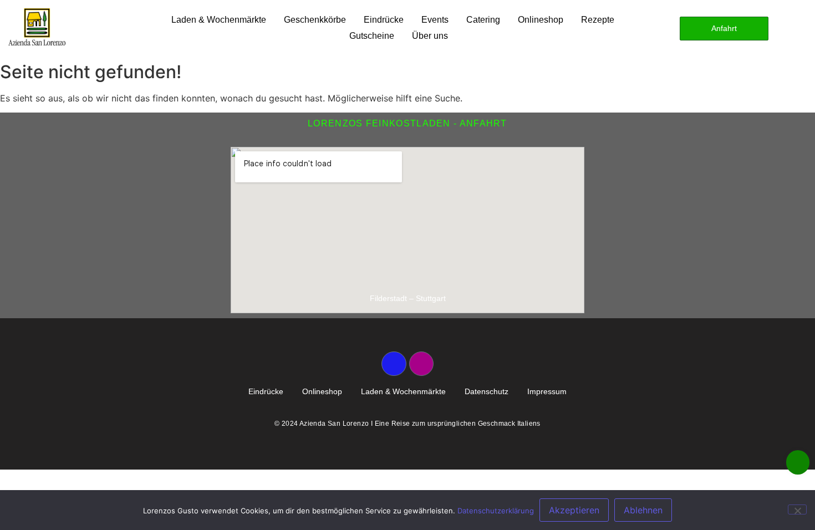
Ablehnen (643, 510)
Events (435, 19)
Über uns (430, 35)
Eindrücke (384, 19)
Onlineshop (540, 19)
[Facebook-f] (393, 363)
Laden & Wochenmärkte (218, 19)
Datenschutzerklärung (495, 510)
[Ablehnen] (797, 509)
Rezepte (597, 19)
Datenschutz (486, 391)
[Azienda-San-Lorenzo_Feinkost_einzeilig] (36, 26)
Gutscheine (371, 35)
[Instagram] (421, 363)
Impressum (547, 391)
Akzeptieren (574, 510)
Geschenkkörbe (315, 19)
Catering (483, 19)
